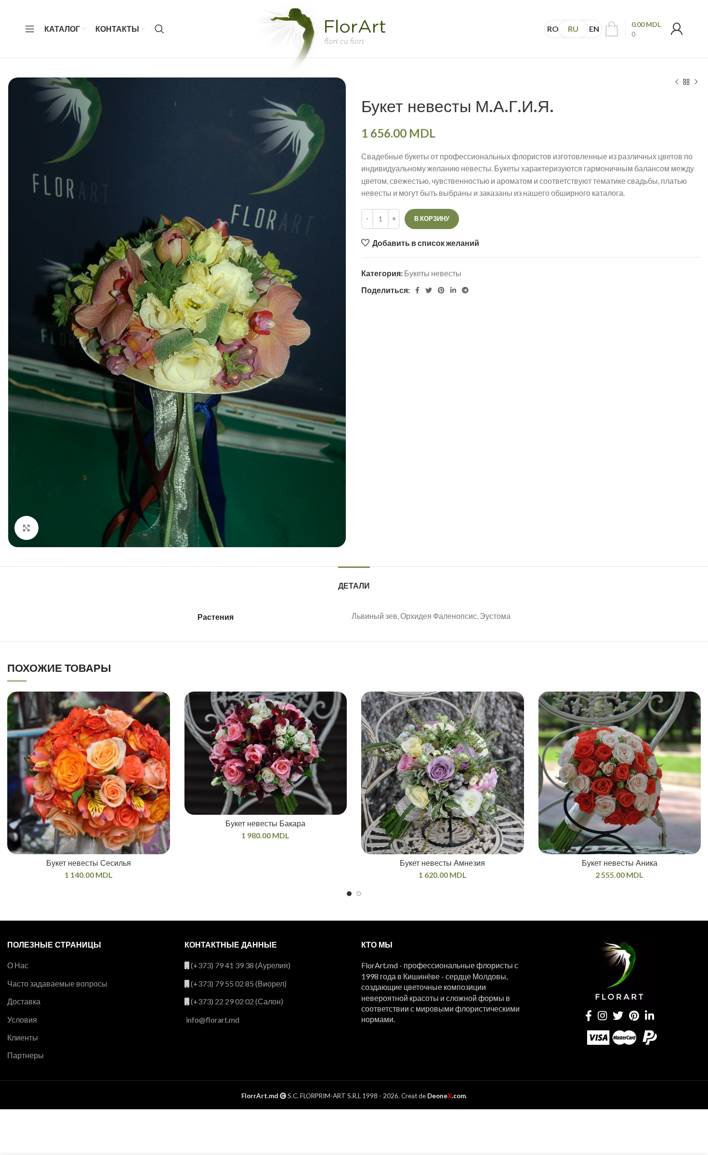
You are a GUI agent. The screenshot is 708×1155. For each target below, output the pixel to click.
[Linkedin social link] (453, 290)
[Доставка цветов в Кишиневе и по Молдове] (318, 44)
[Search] (159, 28)
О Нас (17, 965)
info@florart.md (212, 1019)
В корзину (431, 218)
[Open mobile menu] (29, 28)
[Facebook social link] (417, 290)
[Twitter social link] (428, 290)
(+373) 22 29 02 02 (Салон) (237, 1001)
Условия (22, 1019)
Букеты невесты (432, 273)
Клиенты (22, 1037)
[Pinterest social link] (441, 290)
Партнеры (25, 1055)
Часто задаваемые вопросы (57, 983)
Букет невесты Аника (619, 863)
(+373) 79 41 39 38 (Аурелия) (240, 965)
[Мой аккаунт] (677, 28)
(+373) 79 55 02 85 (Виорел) (239, 983)
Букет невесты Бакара (265, 823)
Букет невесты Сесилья (88, 863)
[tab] (354, 581)
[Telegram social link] (465, 290)
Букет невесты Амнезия (442, 863)
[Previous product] (677, 82)
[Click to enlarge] (26, 528)
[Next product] (696, 82)
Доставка (23, 1001)
